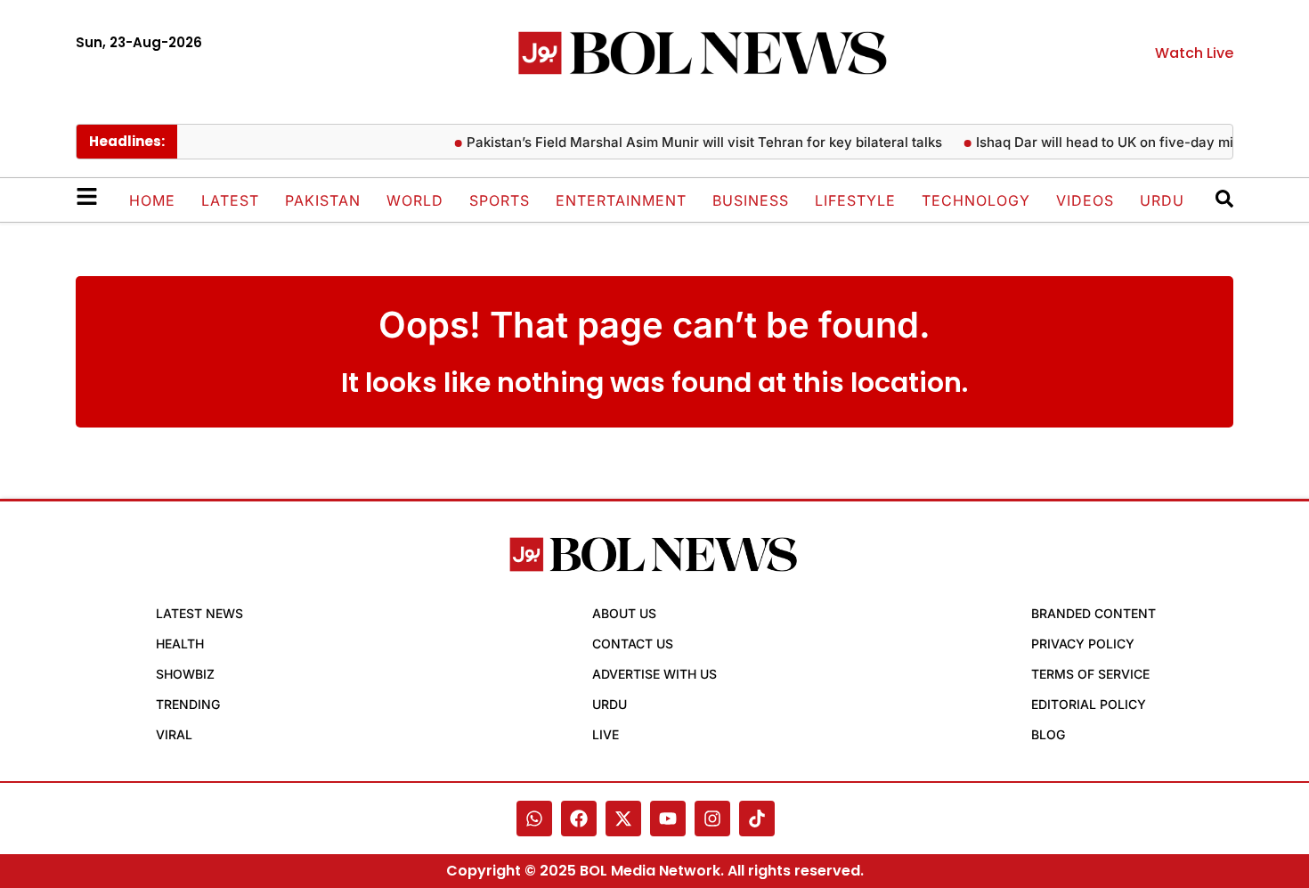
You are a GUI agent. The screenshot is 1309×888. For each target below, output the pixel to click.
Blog (1048, 734)
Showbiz (185, 673)
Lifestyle (855, 200)
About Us (624, 613)
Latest (230, 200)
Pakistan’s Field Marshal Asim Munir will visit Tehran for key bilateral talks (695, 142)
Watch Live (1194, 53)
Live (605, 734)
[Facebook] (579, 818)
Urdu (1162, 200)
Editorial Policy (1088, 704)
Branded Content (1093, 613)
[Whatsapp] (534, 818)
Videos (1085, 200)
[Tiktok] (757, 818)
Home (152, 200)
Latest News (199, 613)
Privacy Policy (1082, 643)
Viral (174, 734)
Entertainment (621, 200)
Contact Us (632, 643)
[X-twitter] (623, 818)
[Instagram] (712, 818)
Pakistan (323, 200)
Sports (499, 200)
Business (750, 200)
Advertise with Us (654, 673)
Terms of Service (1090, 673)
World (414, 200)
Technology (976, 200)
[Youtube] (668, 818)
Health (180, 643)
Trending (188, 704)
